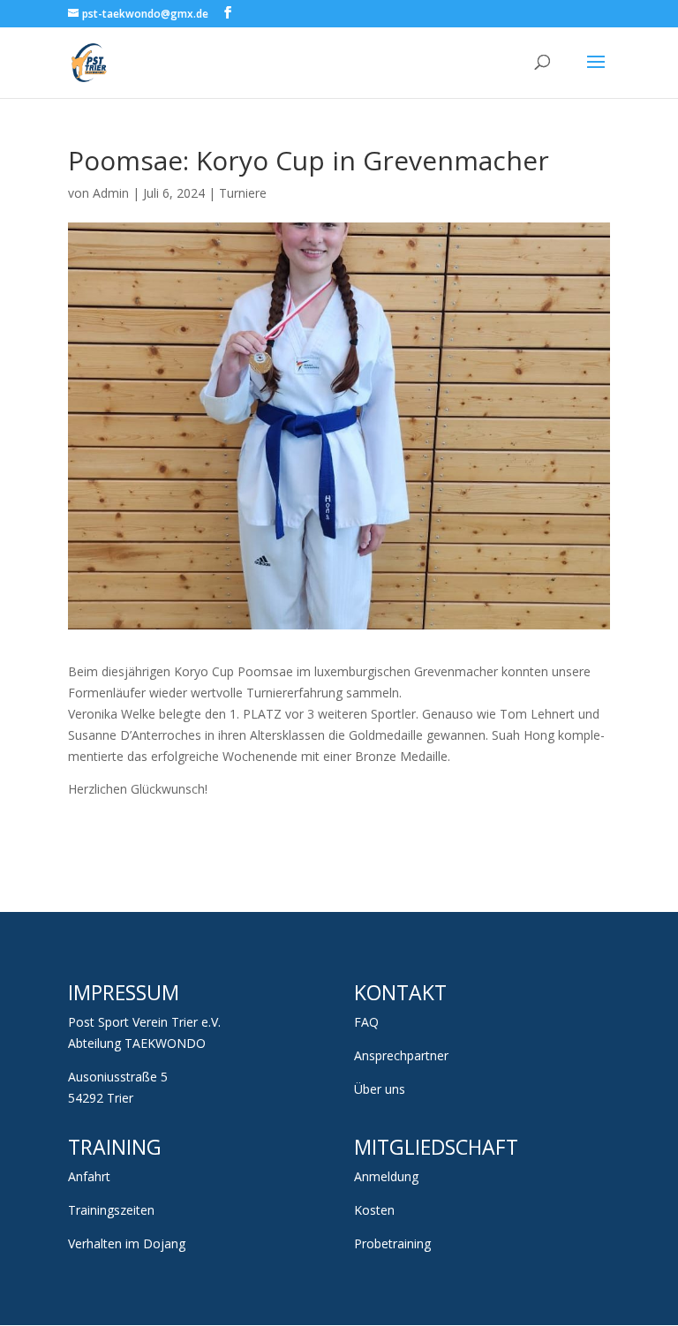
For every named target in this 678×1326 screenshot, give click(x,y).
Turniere (243, 193)
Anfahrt (89, 1176)
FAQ (366, 1021)
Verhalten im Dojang (126, 1243)
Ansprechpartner (401, 1055)
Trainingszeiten (111, 1210)
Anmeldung (386, 1176)
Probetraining (392, 1243)
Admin (111, 193)
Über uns (379, 1089)
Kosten (374, 1210)
